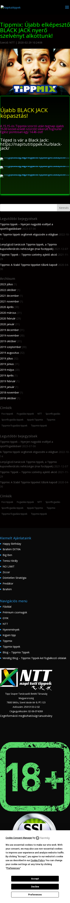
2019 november (9, 335)
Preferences (35, 894)
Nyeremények (11, 629)
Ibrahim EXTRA (12, 549)
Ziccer (6, 572)
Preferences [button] (13, 868)
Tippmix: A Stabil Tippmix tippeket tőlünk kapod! (28, 265)
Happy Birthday (12, 543)
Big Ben (7, 555)
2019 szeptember (10, 347)
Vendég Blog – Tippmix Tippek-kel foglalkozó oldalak (34, 658)
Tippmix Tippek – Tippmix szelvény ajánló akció (28, 254)
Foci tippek (7, 413)
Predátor (8, 583)
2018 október (8, 398)
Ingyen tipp (9, 635)
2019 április (7, 375)
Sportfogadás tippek (12, 419)
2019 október (8, 341)
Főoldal (7, 606)
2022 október (8, 290)
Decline (35, 886)
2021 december (9, 295)
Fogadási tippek (25, 413)
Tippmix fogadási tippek (14, 425)
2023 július (6, 284)
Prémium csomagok (15, 612)
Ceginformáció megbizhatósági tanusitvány (26, 716)
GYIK (5, 618)
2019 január (7, 387)
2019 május (7, 369)
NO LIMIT (9, 566)
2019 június (7, 364)
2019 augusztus (9, 352)
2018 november (9, 392)
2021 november (9, 301)
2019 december (9, 330)
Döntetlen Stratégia (14, 577)
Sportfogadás (53, 413)
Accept (35, 878)
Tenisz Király (10, 560)
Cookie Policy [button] (37, 860)
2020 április (7, 307)
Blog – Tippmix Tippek (16, 652)
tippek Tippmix (35, 419)
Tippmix (51, 419)
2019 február (7, 381)
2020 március (8, 312)
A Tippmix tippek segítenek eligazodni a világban (29, 234)
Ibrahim (7, 589)
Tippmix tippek (39, 425)
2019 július (6, 358)
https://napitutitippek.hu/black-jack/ (31, 146)
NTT (12, 42)
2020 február (7, 318)
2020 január (7, 324)
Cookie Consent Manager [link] (19, 838)
